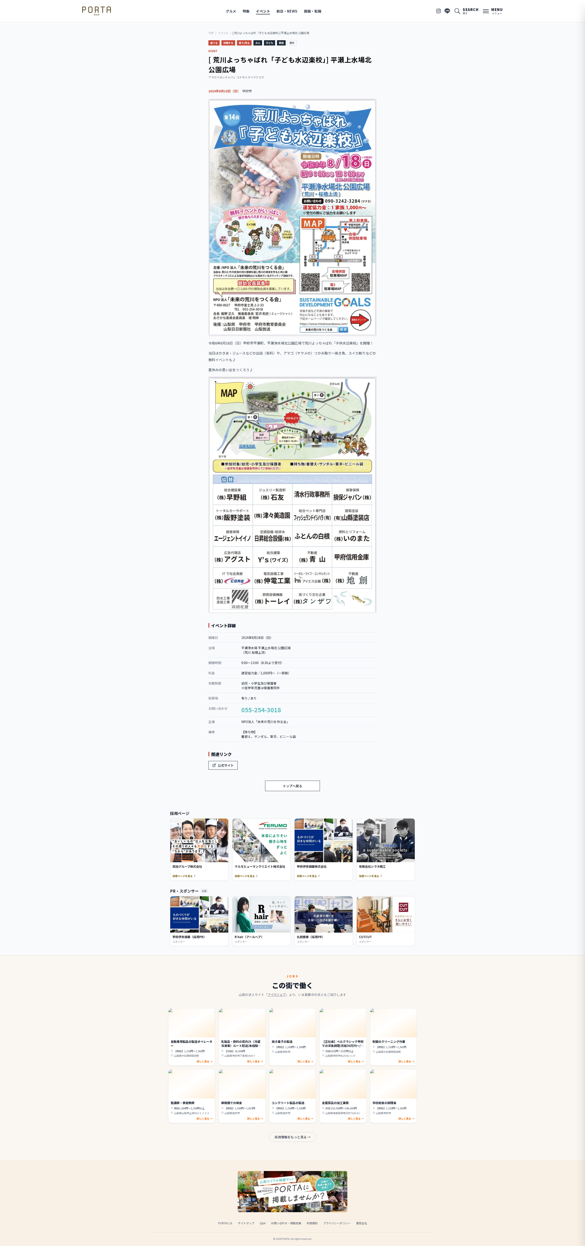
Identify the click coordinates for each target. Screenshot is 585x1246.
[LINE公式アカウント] (447, 11)
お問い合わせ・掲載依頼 (286, 1223)
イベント (263, 11)
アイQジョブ (277, 994)
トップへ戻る (292, 786)
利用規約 (312, 1223)
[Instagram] (438, 11)
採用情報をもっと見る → (293, 1137)
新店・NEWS (287, 11)
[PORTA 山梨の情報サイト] (96, 11)
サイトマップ (246, 1223)
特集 (246, 11)
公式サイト (226, 765)
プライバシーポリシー (337, 1223)
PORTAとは (225, 1223)
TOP (211, 33)
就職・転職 (313, 11)
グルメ (231, 11)
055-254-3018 (261, 709)
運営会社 (361, 1223)
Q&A (263, 1223)
